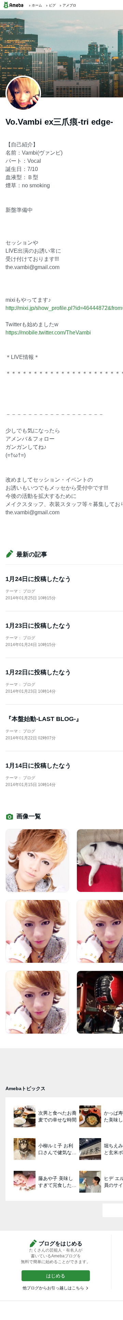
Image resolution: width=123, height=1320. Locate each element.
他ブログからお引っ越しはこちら (53, 1288)
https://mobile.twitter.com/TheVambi (48, 332)
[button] (56, 1275)
